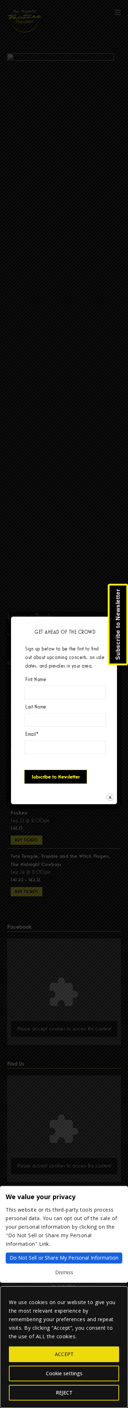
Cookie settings (64, 1373)
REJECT (64, 1392)
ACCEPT (64, 1354)
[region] (64, 1347)
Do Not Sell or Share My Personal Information (64, 1257)
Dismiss (64, 1272)
